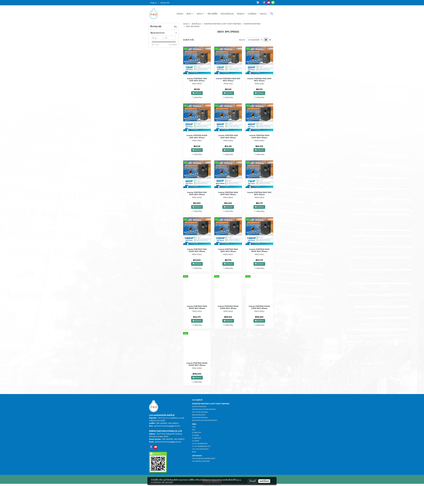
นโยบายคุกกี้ (169, 482)
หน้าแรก (180, 13)
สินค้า (188, 13)
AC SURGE (195, 441)
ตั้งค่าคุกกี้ (252, 481)
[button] (271, 13)
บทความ (263, 13)
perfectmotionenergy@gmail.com (167, 426)
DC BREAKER (196, 432)
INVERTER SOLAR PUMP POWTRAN (204, 409)
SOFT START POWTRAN (200, 412)
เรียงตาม (243, 39)
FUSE (194, 427)
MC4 (193, 430)
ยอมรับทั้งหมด (264, 481)
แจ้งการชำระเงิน (227, 13)
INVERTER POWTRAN (199, 406)
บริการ (199, 13)
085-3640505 (161, 423)
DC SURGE (195, 435)
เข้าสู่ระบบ (153, 2)
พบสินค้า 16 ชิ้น (188, 39)
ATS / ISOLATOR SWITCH (200, 449)
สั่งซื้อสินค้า (197, 93)
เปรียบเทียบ (198, 97)
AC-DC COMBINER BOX (200, 443)
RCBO (194, 452)
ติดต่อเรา (240, 13)
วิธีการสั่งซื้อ (212, 13)
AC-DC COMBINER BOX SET (201, 446)
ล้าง (175, 26)
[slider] (152, 42)
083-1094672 (173, 423)
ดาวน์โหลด (252, 13)
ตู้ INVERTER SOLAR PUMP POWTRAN (204, 420)
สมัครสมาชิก (164, 2)
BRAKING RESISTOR (198, 415)
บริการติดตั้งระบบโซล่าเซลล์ (200, 461)
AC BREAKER (196, 438)
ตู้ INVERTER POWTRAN (200, 417)
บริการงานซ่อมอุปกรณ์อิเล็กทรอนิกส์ (203, 458)
